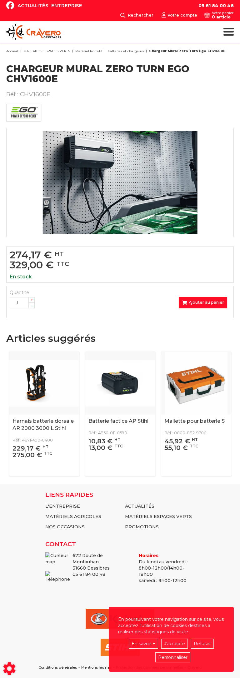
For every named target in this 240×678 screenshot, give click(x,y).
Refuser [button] (202, 643)
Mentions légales (96, 667)
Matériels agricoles (73, 516)
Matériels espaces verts (158, 516)
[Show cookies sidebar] (9, 668)
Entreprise (66, 5)
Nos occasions (65, 527)
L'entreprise (62, 506)
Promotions (142, 527)
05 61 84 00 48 (216, 5)
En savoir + (143, 643)
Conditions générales (57, 667)
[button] (186, 51)
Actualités (33, 5)
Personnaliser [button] (173, 657)
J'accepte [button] (174, 643)
